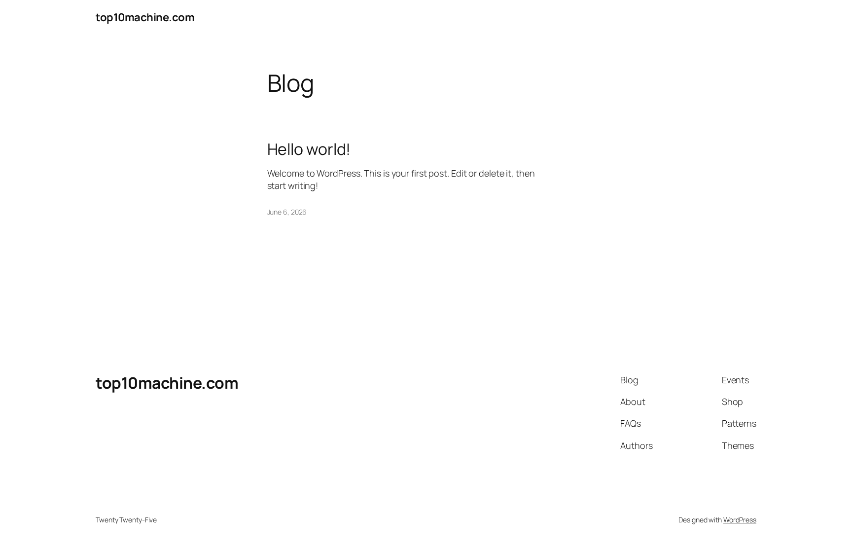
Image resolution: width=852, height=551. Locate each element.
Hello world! (309, 149)
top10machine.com (145, 17)
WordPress (739, 519)
